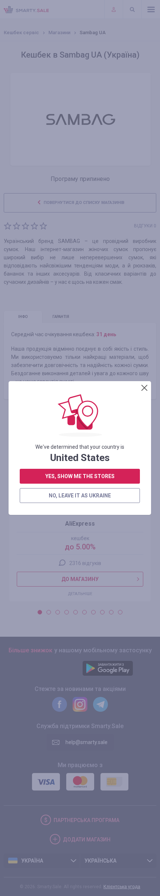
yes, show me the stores (80, 476)
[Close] (144, 388)
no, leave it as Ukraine (80, 496)
